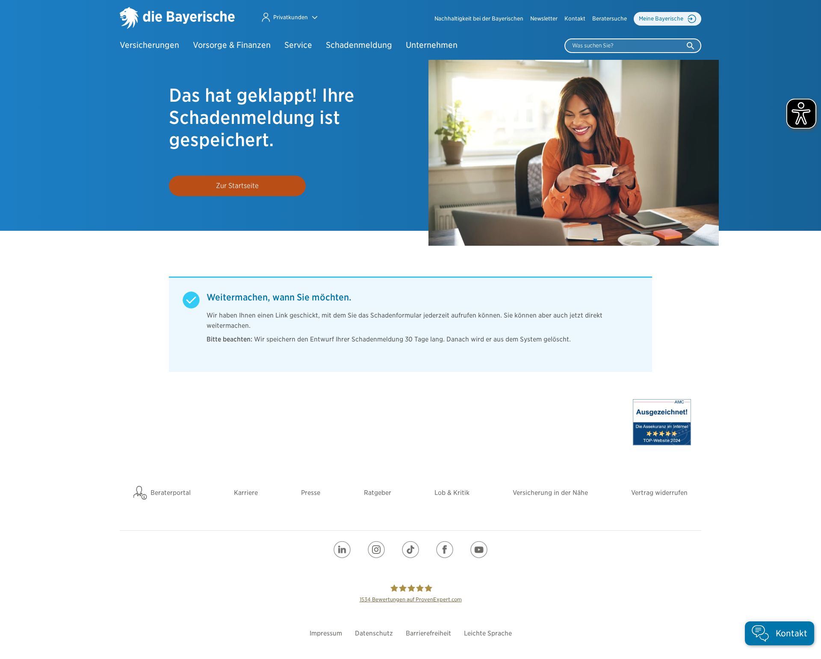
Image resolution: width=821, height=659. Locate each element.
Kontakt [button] (574, 18)
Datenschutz (374, 633)
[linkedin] (342, 549)
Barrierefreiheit (428, 633)
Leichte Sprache (488, 633)
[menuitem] (478, 19)
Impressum (326, 633)
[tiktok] (410, 549)
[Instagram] (376, 549)
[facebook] (444, 549)
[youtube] (478, 549)
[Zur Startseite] (177, 19)
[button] (289, 17)
